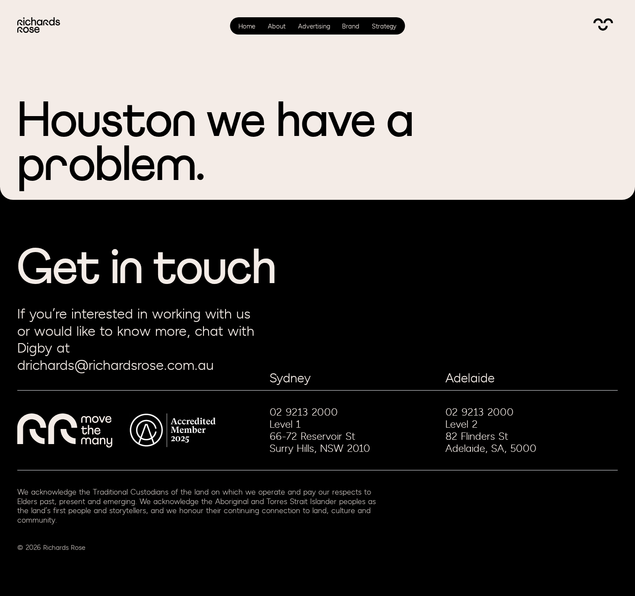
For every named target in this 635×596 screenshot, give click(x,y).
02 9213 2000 (304, 412)
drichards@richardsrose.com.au (115, 365)
